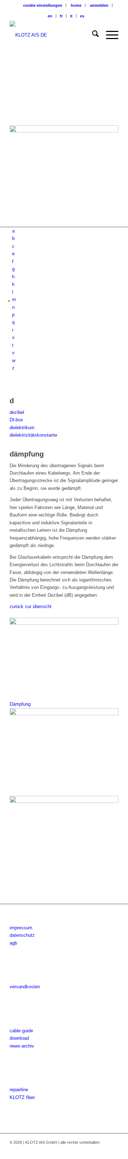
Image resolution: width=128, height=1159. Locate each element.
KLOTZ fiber (22, 1097)
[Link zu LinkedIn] (113, 1150)
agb (13, 943)
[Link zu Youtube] (102, 1150)
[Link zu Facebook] (81, 1150)
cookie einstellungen (42, 5)
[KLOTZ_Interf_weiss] (53, 35)
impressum (21, 927)
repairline (19, 1089)
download (19, 1038)
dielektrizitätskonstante (33, 435)
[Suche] (92, 35)
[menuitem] (43, 5)
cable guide (21, 1030)
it (71, 16)
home (76, 5)
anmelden (99, 5)
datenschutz (22, 935)
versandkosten (25, 986)
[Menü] (108, 35)
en (50, 16)
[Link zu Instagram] (91, 1150)
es (82, 16)
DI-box (16, 419)
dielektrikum (22, 427)
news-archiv (22, 1046)
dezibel (17, 412)
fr (61, 16)
